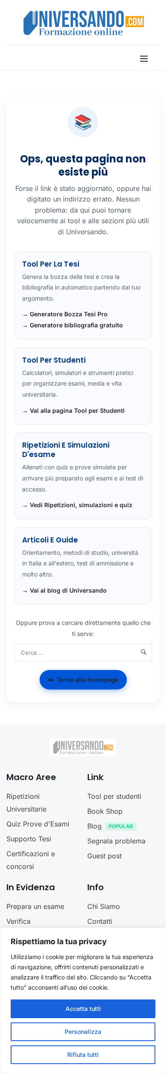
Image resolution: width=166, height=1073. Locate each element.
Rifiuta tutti (83, 1054)
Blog (94, 826)
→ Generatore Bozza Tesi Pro (65, 314)
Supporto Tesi (28, 839)
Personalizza (83, 1031)
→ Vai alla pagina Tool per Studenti (73, 410)
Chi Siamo (103, 906)
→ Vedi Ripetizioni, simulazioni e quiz (77, 504)
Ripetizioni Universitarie (26, 802)
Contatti (99, 921)
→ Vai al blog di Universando (64, 590)
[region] (83, 1000)
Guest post (104, 856)
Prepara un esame (35, 906)
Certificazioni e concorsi (30, 860)
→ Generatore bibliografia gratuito (72, 325)
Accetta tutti (83, 1008)
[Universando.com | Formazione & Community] (83, 22)
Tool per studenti (114, 796)
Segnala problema (116, 841)
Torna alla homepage (83, 679)
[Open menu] (145, 59)
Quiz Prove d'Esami (37, 824)
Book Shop (105, 811)
